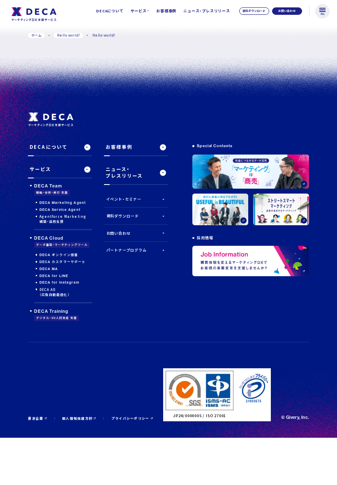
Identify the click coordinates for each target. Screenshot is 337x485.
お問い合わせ (118, 233)
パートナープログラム (126, 250)
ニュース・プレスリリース (206, 11)
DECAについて (109, 11)
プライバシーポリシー (130, 418)
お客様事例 (166, 11)
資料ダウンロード (122, 216)
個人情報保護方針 (77, 418)
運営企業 (35, 418)
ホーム (36, 35)
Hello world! (68, 35)
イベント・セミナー (123, 199)
